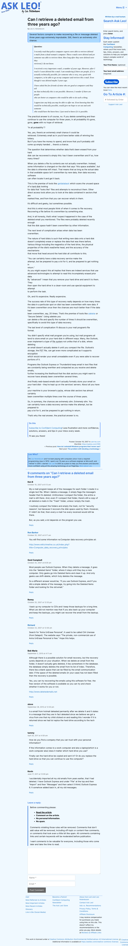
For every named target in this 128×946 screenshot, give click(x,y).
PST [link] (42, 350)
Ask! (27, 897)
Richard (31, 625)
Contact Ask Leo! (86, 903)
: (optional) (114, 65)
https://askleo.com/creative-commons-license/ (99, 942)
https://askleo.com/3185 (91, 444)
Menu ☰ (120, 7)
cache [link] (60, 390)
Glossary (29, 909)
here (110, 90)
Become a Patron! (59, 897)
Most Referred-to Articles (36, 900)
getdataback (63, 183)
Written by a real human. (115, 17)
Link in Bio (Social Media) (36, 912)
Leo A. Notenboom (37, 29)
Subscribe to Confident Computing (45, 428)
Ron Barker (33, 532)
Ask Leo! (51, 464)
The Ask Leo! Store (60, 906)
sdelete (91, 313)
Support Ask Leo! (115, 104)
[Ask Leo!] (22, 7)
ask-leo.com (95, 442)
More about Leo (86, 466)
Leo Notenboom (37, 459)
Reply (31, 525)
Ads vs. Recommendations (90, 906)
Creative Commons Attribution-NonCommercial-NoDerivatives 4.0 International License (83, 939)
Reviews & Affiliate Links (91, 933)
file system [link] (57, 341)
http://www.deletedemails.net (43, 692)
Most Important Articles (35, 903)
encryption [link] (33, 353)
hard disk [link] (36, 186)
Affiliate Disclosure (87, 914)
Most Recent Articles (34, 906)
